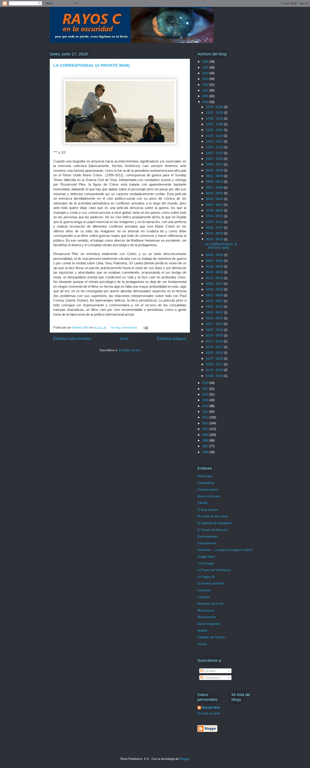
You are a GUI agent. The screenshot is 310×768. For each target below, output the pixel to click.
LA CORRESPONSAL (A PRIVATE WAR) (91, 65)
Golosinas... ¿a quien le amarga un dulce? (225, 550)
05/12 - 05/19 (215, 278)
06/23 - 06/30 (215, 233)
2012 (205, 417)
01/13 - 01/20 (215, 370)
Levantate (203, 590)
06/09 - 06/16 (215, 255)
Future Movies (206, 543)
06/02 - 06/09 (215, 261)
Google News (206, 556)
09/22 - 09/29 (215, 176)
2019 (205, 102)
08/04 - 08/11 (215, 204)
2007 (205, 446)
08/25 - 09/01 (215, 193)
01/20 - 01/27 (215, 364)
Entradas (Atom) (129, 350)
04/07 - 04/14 (215, 306)
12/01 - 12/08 (215, 124)
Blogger (184, 759)
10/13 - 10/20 (215, 158)
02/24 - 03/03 (215, 335)
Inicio (124, 339)
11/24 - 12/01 (215, 130)
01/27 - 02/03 (215, 358)
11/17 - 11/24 (215, 135)
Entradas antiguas (171, 339)
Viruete (202, 644)
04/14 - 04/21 (215, 301)
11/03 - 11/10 (215, 147)
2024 (205, 73)
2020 (205, 96)
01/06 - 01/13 (215, 376)
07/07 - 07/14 (215, 222)
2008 (205, 440)
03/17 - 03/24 (215, 324)
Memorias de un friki (210, 603)
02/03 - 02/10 (215, 352)
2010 (205, 429)
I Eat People (205, 563)
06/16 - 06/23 (215, 239)
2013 (205, 411)
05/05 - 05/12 (215, 283)
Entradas (209, 670)
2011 (205, 423)
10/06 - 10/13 (215, 164)
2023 (205, 79)
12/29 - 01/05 (215, 107)
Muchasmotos (206, 617)
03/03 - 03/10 (215, 329)
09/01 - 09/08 (215, 187)
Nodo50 (202, 630)
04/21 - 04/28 (215, 295)
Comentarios (211, 677)
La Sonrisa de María (210, 583)
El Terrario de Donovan (212, 530)
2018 (205, 383)
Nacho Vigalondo (208, 624)
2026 (205, 61)
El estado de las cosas (212, 516)
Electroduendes (207, 536)
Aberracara (204, 476)
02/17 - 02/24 (215, 341)
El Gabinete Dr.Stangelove (214, 523)
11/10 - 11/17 (215, 141)
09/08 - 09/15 (215, 181)
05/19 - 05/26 (215, 272)
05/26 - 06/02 (215, 266)
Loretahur (203, 597)
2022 (205, 84)
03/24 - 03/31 (215, 318)
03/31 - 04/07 (215, 312)
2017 (205, 388)
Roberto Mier (211, 707)
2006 (205, 452)
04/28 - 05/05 (215, 289)
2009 (205, 435)
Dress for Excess (208, 496)
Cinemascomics (208, 489)
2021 (205, 90)
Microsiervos (205, 610)
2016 (205, 394)
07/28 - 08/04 (215, 210)
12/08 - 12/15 (215, 118)
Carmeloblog (205, 483)
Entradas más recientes (72, 339)
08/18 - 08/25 (215, 199)
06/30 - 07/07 (215, 227)
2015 (205, 400)
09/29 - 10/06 (215, 170)
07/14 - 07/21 (215, 216)
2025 (205, 67)
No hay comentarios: (125, 327)
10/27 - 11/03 (215, 153)
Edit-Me (202, 503)
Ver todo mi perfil (208, 713)
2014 (205, 406)
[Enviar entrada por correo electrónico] (145, 327)
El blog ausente (207, 509)
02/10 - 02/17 (215, 347)
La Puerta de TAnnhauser (214, 570)
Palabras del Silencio (211, 637)
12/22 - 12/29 (215, 112)
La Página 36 (206, 577)
